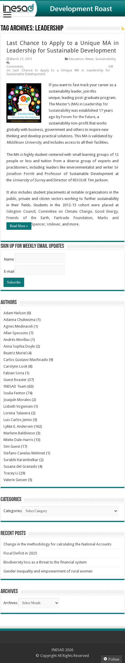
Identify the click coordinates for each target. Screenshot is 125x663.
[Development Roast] (62, 9)
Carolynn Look (15, 366)
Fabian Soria (13, 373)
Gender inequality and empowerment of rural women (47, 571)
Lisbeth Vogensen (18, 406)
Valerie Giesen (15, 480)
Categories (12, 511)
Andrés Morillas (16, 339)
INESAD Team (14, 386)
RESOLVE (80, 180)
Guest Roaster (15, 379)
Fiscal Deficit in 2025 (20, 553)
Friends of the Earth (27, 218)
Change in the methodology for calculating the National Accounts (57, 544)
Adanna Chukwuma (19, 319)
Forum (67, 117)
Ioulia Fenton (14, 393)
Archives (10, 603)
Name (9, 259)
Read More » (19, 226)
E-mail (9, 271)
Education (76, 59)
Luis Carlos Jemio (17, 420)
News (89, 59)
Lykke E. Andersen (18, 426)
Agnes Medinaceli (18, 326)
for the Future (84, 117)
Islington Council (20, 211)
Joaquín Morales (17, 400)
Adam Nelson (14, 313)
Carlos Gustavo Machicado (25, 359)
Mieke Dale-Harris (18, 440)
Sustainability (105, 59)
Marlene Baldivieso (19, 433)
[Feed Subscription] (122, 28)
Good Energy (106, 211)
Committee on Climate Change (65, 211)
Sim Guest (11, 446)
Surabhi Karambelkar (20, 460)
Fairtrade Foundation (73, 218)
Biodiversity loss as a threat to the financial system (45, 562)
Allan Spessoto (15, 333)
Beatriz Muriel (14, 353)
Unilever (53, 224)
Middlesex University (23, 142)
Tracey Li (10, 473)
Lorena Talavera (16, 413)
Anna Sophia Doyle (19, 346)
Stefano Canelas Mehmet (24, 453)
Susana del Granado (20, 466)
